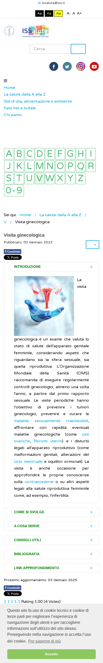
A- (68, 13)
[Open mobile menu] (5, 80)
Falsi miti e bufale (20, 108)
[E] (50, 154)
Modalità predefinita (22, 13)
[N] (50, 166)
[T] (19, 178)
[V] (39, 178)
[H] (81, 154)
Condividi (12, 251)
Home (9, 87)
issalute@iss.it (53, 3)
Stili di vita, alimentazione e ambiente (38, 101)
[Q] (81, 166)
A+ (79, 13)
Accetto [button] (51, 654)
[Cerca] (6, 121)
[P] (70, 166)
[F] (60, 154)
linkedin (81, 66)
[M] (39, 166)
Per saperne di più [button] (44, 641)
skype (94, 66)
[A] (9, 154)
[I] (91, 154)
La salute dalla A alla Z (25, 94)
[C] (29, 154)
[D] (39, 154)
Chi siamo (13, 114)
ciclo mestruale (28, 461)
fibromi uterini (48, 441)
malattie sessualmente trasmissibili (51, 420)
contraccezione (39, 481)
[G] (70, 154)
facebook (54, 66)
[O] (60, 166)
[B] (19, 154)
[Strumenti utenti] (92, 244)
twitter (67, 66)
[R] (91, 166)
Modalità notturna (30, 13)
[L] (29, 166)
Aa (39, 13)
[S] (9, 178)
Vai (78, 49)
